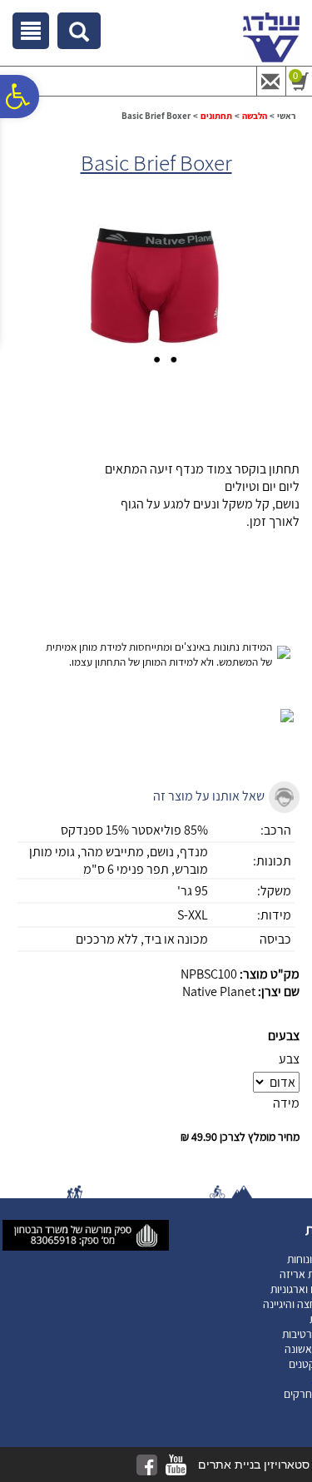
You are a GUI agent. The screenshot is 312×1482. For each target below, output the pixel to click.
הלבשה (254, 115)
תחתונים (216, 115)
